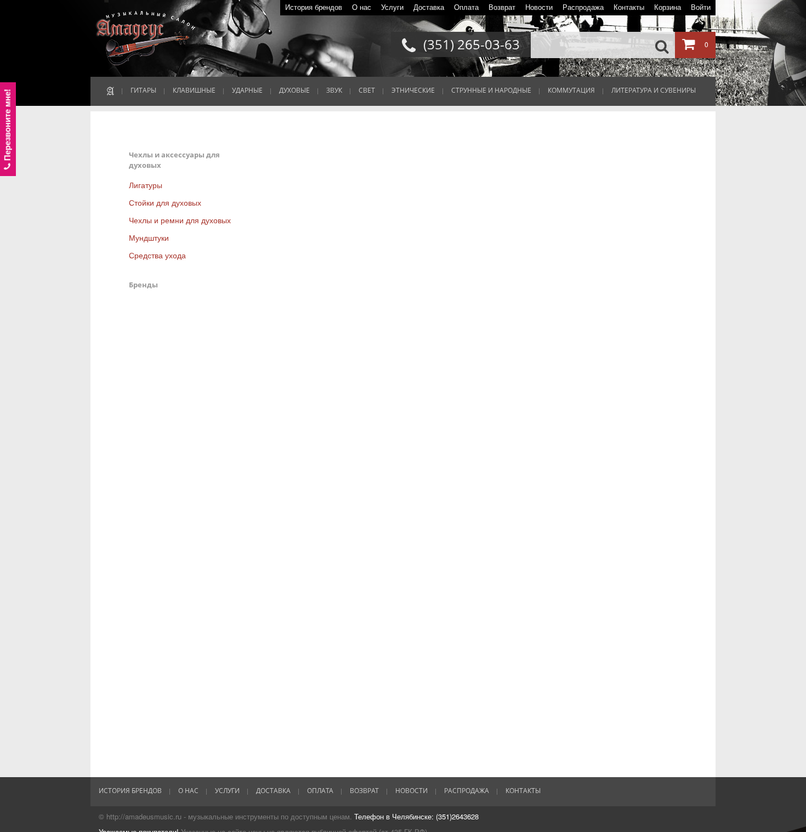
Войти (701, 7)
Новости (539, 7)
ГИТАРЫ (143, 90)
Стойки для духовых (165, 202)
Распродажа (583, 7)
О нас (361, 7)
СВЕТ (367, 90)
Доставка (428, 7)
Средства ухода (157, 255)
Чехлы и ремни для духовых (180, 219)
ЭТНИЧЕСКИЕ (413, 90)
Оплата (466, 7)
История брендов (313, 7)
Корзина (667, 7)
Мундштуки (149, 237)
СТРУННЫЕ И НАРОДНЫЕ (491, 90)
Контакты (629, 7)
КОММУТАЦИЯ (571, 90)
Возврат (502, 7)
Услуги (392, 7)
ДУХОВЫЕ (294, 90)
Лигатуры (145, 184)
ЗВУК (334, 90)
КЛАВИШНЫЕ (194, 90)
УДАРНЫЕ (247, 90)
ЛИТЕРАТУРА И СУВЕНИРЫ (653, 90)
